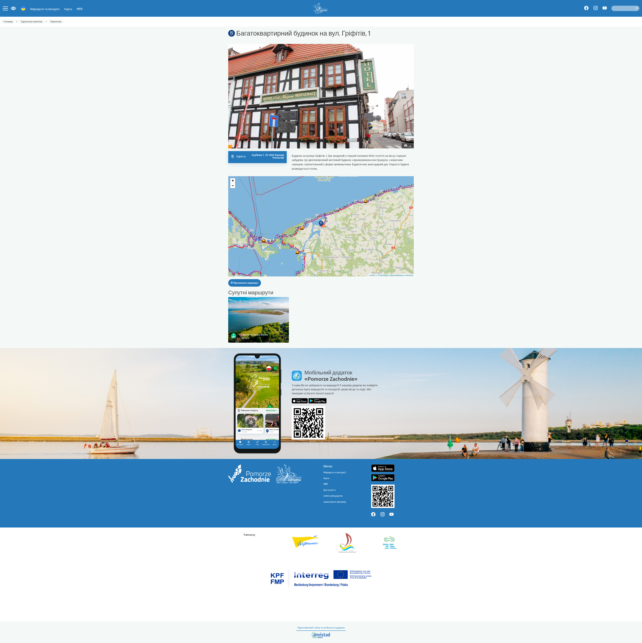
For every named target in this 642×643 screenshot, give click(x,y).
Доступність (330, 490)
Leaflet (371, 275)
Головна (8, 21)
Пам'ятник (55, 21)
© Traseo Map (382, 275)
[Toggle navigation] (5, 8)
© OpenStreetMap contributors (400, 275)
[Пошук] (636, 8)
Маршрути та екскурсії (45, 9)
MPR (79, 9)
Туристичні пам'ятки (31, 21)
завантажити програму (335, 502)
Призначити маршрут (245, 282)
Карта (68, 9)
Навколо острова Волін (253, 334)
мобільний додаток (333, 496)
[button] (242, 96)
